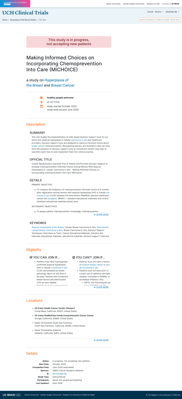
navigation (52, 198)
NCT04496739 (59, 373)
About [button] (171, 11)
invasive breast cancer (92, 264)
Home (4, 19)
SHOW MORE (102, 214)
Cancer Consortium (113, 4)
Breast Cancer (63, 85)
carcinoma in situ (79, 140)
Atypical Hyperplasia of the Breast (48, 227)
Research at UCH (153, 4)
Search (150, 11)
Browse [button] (158, 11)
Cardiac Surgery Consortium (133, 4)
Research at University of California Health (79, 395)
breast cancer (38, 146)
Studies (23, 19)
